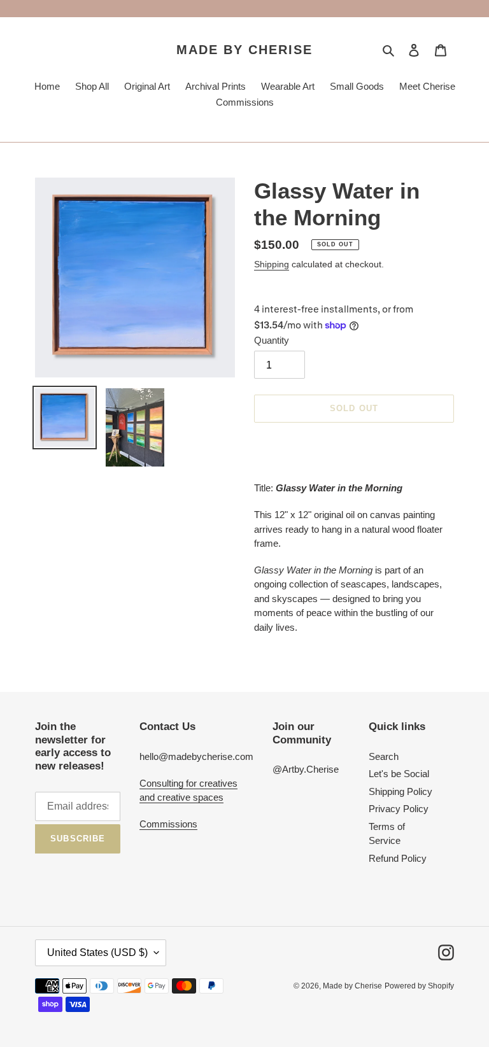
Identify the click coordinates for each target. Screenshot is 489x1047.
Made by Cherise (244, 50)
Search (384, 756)
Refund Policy (398, 858)
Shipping (271, 264)
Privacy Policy (399, 808)
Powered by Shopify (419, 985)
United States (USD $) (97, 952)
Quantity (271, 340)
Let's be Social (399, 773)
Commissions (168, 824)
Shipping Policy (400, 791)
